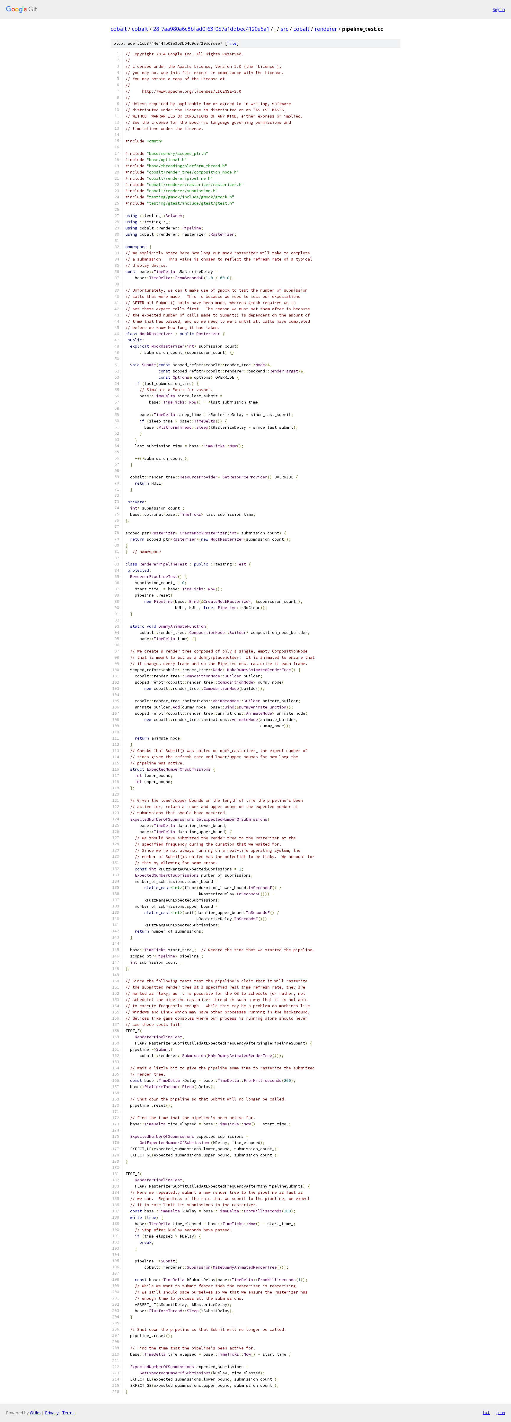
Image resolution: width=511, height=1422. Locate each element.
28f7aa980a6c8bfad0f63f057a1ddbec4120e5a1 (211, 28)
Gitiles (35, 1412)
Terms (68, 1412)
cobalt (119, 28)
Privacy (52, 1412)
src (284, 28)
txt (486, 1412)
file (232, 43)
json (500, 1412)
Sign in (499, 9)
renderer (326, 28)
